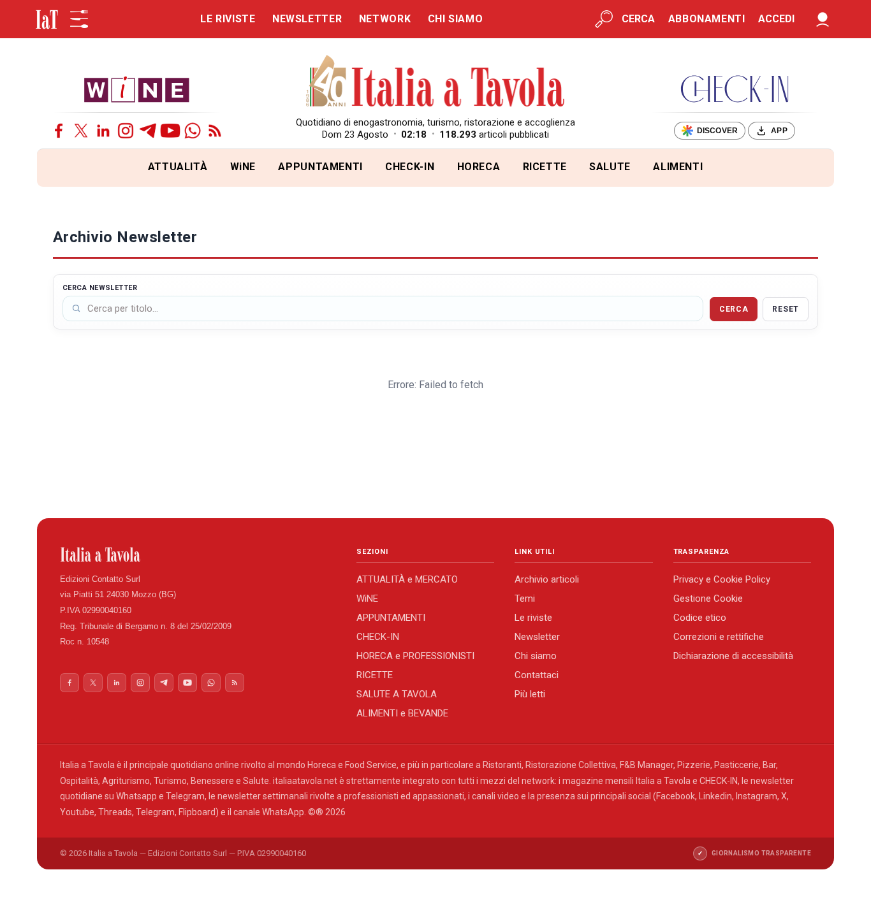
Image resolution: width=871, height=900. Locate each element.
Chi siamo (536, 656)
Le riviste (533, 617)
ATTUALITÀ (178, 167)
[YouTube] (170, 130)
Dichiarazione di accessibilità (733, 656)
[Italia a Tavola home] (198, 554)
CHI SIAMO (455, 19)
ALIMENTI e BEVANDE (402, 713)
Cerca (734, 309)
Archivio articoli (547, 579)
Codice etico (699, 617)
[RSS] (215, 130)
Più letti (530, 694)
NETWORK (385, 19)
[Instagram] (125, 130)
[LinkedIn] (103, 130)
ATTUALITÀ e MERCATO (407, 579)
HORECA (479, 167)
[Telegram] (148, 130)
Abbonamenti (706, 19)
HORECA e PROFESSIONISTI (415, 656)
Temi (525, 598)
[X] (81, 130)
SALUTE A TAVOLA (396, 694)
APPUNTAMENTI (320, 167)
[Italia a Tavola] (436, 83)
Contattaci (537, 675)
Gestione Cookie (708, 598)
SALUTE (610, 167)
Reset (785, 309)
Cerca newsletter (99, 288)
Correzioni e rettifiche (718, 636)
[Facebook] (58, 130)
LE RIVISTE (227, 19)
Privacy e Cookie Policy (721, 579)
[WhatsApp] (192, 130)
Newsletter (537, 636)
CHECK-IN (409, 167)
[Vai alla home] (58, 168)
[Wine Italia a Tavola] (136, 89)
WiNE (243, 167)
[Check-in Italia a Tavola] (734, 89)
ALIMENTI (678, 167)
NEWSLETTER (307, 19)
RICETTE (545, 167)
